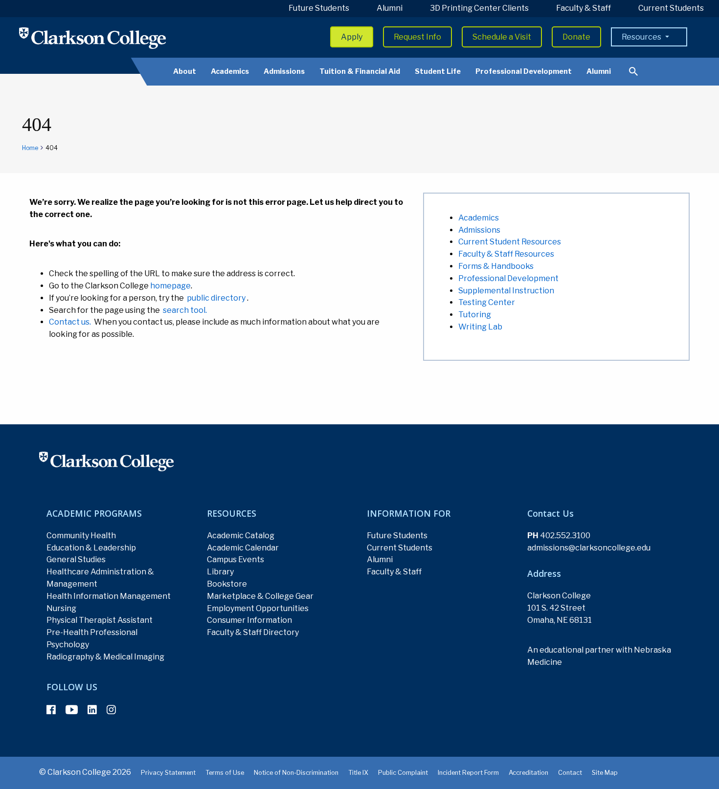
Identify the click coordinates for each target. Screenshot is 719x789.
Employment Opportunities (258, 608)
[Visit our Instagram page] (111, 709)
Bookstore (227, 584)
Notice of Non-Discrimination (296, 772)
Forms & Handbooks (496, 266)
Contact (570, 772)
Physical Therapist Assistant (99, 620)
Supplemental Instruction (506, 290)
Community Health (81, 535)
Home (30, 148)
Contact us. (70, 322)
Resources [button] (642, 37)
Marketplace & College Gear (260, 596)
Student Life (438, 71)
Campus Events (235, 559)
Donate (576, 37)
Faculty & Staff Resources (506, 254)
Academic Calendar (243, 547)
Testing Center (486, 302)
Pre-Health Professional (91, 632)
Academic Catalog (240, 535)
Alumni (390, 8)
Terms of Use (224, 772)
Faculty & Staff (583, 8)
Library (220, 571)
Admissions (284, 71)
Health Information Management (108, 596)
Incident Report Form (468, 772)
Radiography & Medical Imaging (105, 656)
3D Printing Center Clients (479, 8)
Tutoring (474, 314)
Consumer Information (249, 620)
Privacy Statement (168, 772)
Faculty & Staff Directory (253, 632)
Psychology (67, 644)
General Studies (76, 559)
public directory (216, 298)
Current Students (671, 8)
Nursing (61, 608)
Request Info (417, 37)
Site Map (605, 772)
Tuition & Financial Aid (359, 71)
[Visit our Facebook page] (51, 709)
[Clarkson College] (92, 38)
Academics (230, 71)
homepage (170, 285)
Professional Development (523, 71)
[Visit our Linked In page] (92, 709)
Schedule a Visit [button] (501, 37)
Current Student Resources (509, 241)
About (184, 71)
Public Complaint (403, 772)
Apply (351, 37)
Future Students (319, 8)
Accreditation (528, 772)
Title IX (358, 772)
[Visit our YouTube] (72, 709)
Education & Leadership (91, 547)
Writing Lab (480, 326)
